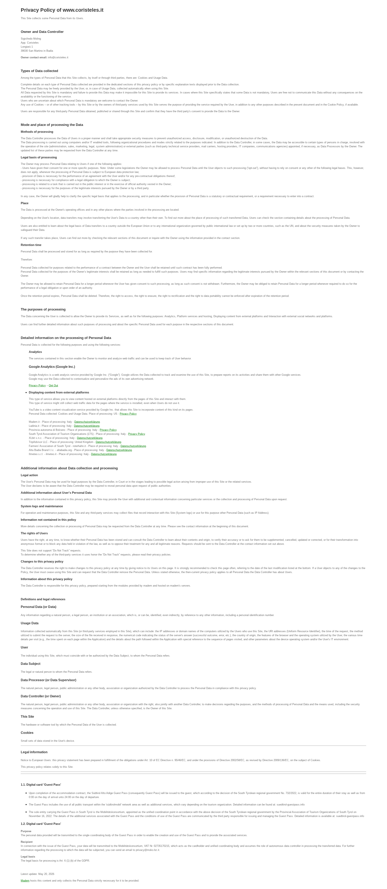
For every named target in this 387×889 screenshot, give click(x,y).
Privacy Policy (37, 385)
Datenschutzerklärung (87, 421)
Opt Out (53, 385)
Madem (25, 880)
